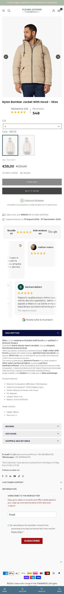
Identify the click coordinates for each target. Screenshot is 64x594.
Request (26, 173)
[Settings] (53, 10)
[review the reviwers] (18, 246)
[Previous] (6, 57)
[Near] (9, 10)
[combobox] (32, 126)
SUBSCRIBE (32, 540)
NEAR (59, 591)
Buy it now (32, 191)
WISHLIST (41, 591)
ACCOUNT (22, 591)
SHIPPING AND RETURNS (17, 441)
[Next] (58, 57)
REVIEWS (9, 426)
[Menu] (3, 10)
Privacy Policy (17, 532)
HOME (4, 591)
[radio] (10, 145)
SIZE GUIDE (10, 433)
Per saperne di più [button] (24, 310)
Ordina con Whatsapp (34, 200)
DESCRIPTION (12, 333)
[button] (59, 10)
